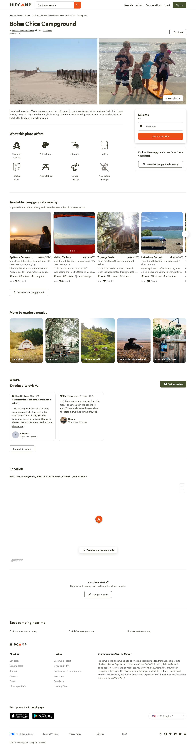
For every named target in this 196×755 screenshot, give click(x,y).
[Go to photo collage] (53, 71)
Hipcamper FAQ (18, 686)
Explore (13, 15)
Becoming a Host (62, 660)
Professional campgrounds (67, 670)
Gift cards (14, 660)
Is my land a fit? (61, 665)
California (36, 15)
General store (16, 665)
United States (24, 15)
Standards (59, 681)
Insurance (59, 675)
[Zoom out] (182, 490)
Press (12, 681)
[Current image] (26, 251)
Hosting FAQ (60, 686)
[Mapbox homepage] (16, 560)
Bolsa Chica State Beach (53, 15)
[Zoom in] (182, 486)
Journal (13, 670)
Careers (13, 675)
